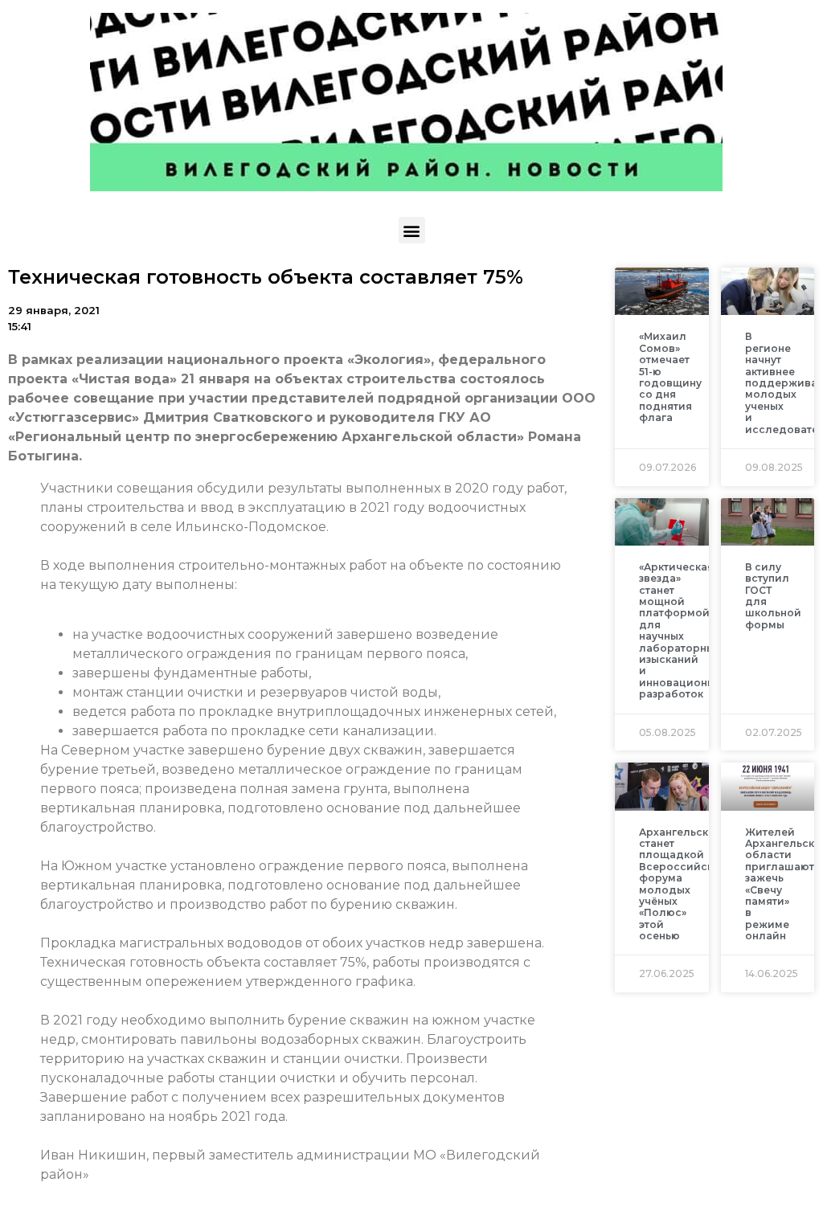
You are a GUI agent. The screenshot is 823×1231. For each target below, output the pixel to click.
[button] (412, 230)
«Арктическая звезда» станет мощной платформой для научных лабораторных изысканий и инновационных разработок (683, 630)
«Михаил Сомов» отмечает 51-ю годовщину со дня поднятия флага (670, 376)
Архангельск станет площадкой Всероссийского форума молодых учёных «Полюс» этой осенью (685, 884)
